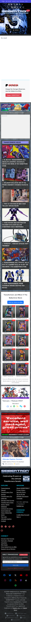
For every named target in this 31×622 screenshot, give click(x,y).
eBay (22, 112)
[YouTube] (21, 575)
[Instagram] (5, 580)
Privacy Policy (21, 490)
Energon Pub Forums (7, 500)
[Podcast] (21, 580)
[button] (8, 7)
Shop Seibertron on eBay (9, 547)
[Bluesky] (9, 575)
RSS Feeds (4, 545)
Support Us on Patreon (8, 549)
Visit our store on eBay (15, 302)
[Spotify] (15, 585)
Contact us (20, 506)
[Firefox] (9, 526)
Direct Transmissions (14, 554)
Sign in (19, 517)
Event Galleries (6, 510)
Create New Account (23, 515)
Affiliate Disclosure (22, 496)
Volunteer (4, 543)
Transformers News (12, 142)
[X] (15, 575)
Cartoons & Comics (7, 508)
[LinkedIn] (10, 580)
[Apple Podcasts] (26, 580)
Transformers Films (7, 502)
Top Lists (4, 517)
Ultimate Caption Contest (12, 459)
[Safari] (6, 526)
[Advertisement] (15, 56)
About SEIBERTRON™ (23, 488)
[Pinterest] (26, 575)
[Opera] (2, 530)
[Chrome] (2, 526)
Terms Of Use (21, 494)
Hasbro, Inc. (16, 608)
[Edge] (13, 526)
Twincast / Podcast (7, 540)
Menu (17, 30)
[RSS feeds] (15, 580)
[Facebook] (4, 575)
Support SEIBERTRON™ (13, 95)
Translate (19, 498)
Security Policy (21, 492)
